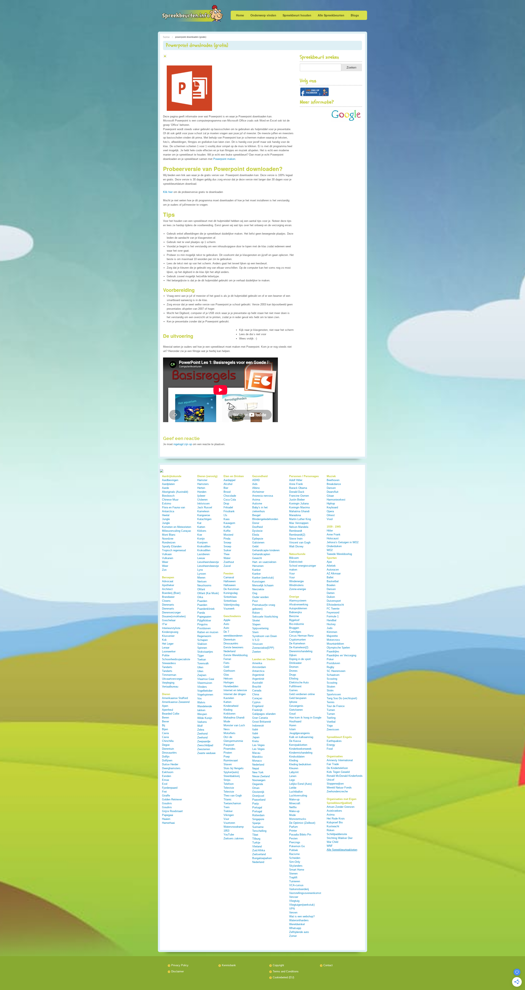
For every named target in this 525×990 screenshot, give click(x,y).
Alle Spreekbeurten (331, 15)
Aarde (165, 487)
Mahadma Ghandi (234, 717)
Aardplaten (168, 484)
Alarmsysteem (297, 600)
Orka (200, 597)
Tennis (330, 702)
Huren (292, 725)
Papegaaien (204, 616)
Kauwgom (229, 523)
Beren (165, 717)
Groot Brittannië (261, 721)
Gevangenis (296, 705)
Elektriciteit (295, 561)
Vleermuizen (204, 682)
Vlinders (202, 686)
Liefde (292, 787)
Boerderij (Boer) (171, 593)
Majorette (332, 635)
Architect (167, 589)
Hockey (331, 624)
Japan (255, 737)
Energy (331, 744)
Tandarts (167, 667)
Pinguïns (202, 624)
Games (293, 690)
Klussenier (168, 635)
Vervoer (293, 896)
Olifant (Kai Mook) (208, 593)
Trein (226, 807)
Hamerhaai (168, 822)
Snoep (227, 542)
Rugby (330, 667)
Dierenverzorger (171, 612)
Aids (255, 484)
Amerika (257, 663)
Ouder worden (260, 597)
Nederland (258, 764)
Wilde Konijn (204, 718)
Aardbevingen (170, 480)
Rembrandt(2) (297, 534)
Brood (227, 491)
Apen (165, 705)
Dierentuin (168, 748)
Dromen (293, 666)
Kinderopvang (170, 632)
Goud (292, 713)
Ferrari (227, 659)
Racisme (294, 854)
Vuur (226, 818)
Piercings (294, 842)
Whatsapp (295, 928)
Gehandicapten (261, 554)
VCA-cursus (296, 885)
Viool (330, 519)
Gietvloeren (296, 709)
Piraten (228, 752)
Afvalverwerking (298, 604)
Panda (201, 612)
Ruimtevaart (231, 760)
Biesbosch (168, 495)
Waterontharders (299, 920)
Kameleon (203, 511)
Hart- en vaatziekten (264, 562)
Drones (293, 670)
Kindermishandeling (300, 752)
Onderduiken (334, 546)
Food (330, 748)
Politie (165, 655)
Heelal (165, 515)
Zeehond (202, 733)
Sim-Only (294, 861)
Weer (165, 562)
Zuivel (227, 565)
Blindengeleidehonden (265, 519)
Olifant (201, 589)
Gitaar (330, 495)
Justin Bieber (297, 499)
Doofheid (257, 526)
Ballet (330, 577)
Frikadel (228, 507)
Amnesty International (340, 760)
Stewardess (169, 663)
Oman (255, 787)
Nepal (255, 768)
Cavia (165, 733)
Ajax (329, 561)
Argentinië (258, 674)
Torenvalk (203, 663)
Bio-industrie (296, 624)
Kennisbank (229, 965)
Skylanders (295, 865)
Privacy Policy (179, 965)
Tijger (200, 655)
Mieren (201, 577)
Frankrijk (257, 710)
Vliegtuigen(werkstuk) (302, 904)
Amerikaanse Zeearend (175, 702)
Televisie (229, 787)
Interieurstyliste (171, 628)
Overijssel (258, 795)
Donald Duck (296, 491)
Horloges (229, 682)
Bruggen (294, 627)
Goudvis (167, 803)
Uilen (200, 667)
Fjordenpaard (169, 787)
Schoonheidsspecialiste (176, 659)
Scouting (332, 678)
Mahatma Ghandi (299, 511)
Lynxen (201, 573)
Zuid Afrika (258, 850)
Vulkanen (167, 558)
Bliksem (294, 557)
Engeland (257, 706)
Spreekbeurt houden (297, 15)
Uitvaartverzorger (172, 678)
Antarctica (258, 671)
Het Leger (167, 643)
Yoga (330, 725)
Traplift (293, 877)
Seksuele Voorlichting (265, 616)
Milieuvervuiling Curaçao (176, 530)
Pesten (293, 838)
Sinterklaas (230, 596)
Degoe (166, 744)
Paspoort (229, 744)
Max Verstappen (298, 523)
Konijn (201, 538)
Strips (227, 779)
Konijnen (202, 542)
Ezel (164, 783)
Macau (256, 752)
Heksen (228, 678)
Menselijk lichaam (263, 585)
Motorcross (333, 639)
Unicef (330, 779)
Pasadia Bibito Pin (300, 834)
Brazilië (256, 686)
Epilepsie (257, 538)
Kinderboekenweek (300, 748)
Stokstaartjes (205, 651)
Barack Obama (298, 487)
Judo (329, 628)
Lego (292, 779)
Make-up (294, 799)
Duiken (331, 596)
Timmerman (169, 674)
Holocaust (333, 538)
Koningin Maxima (299, 507)
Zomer (293, 935)
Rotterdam (258, 815)
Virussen (257, 643)
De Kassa (295, 740)
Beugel (256, 515)
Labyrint (294, 772)
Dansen (331, 487)
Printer (293, 830)
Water (227, 558)
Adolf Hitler (295, 480)
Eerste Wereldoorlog (236, 655)
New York (258, 772)
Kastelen (229, 698)
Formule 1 (333, 616)
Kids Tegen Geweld (338, 771)
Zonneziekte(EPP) (263, 647)
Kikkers (201, 530)
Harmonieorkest (336, 499)
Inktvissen (203, 503)
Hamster (202, 480)
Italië (255, 729)
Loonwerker (169, 651)
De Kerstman (231, 589)
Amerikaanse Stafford (175, 698)
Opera (330, 511)
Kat (199, 523)
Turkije (256, 842)
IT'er (164, 624)
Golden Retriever (172, 799)
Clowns (166, 600)
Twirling (331, 717)
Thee (226, 554)
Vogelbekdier (204, 690)
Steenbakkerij (232, 776)
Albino (256, 487)
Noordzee (167, 538)
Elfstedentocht (335, 604)
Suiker (227, 550)
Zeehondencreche (337, 791)
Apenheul (167, 709)
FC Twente (333, 608)
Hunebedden (231, 686)
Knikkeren (229, 713)
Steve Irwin (295, 538)
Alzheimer (258, 491)
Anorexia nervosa (262, 495)
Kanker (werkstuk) (263, 577)
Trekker (228, 811)
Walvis (201, 702)
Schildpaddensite (337, 834)
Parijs (255, 803)
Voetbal (331, 721)
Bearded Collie (170, 713)
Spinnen (202, 647)
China (255, 694)
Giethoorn (229, 670)
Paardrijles (333, 651)
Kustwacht (333, 826)
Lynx (200, 569)
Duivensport (334, 600)
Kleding (228, 709)
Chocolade (230, 495)
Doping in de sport (300, 659)
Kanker (256, 569)
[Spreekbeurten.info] (184, 13)
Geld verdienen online (302, 694)
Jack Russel (204, 507)
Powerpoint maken (224, 158)
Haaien (166, 818)
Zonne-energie (297, 589)
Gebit (255, 546)
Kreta (255, 741)
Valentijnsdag (231, 604)
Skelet (256, 620)
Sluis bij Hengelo (233, 768)
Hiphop (331, 503)
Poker (330, 659)
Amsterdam (259, 667)
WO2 (330, 550)
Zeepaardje (203, 741)
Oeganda (257, 784)
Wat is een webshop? (302, 916)
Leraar (165, 647)
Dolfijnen (167, 760)
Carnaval (229, 577)
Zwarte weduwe (206, 753)
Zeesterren (203, 749)
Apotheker (168, 585)
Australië (257, 682)
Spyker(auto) (231, 772)
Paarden (202, 601)
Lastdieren (203, 554)
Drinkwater (295, 663)
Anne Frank (296, 484)
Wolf (200, 725)
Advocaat (167, 581)
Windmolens (296, 585)
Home (240, 15)
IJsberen (202, 499)
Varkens (202, 721)
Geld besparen (297, 698)
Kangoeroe (203, 515)
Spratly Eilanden (171, 546)
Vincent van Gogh (299, 542)
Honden (201, 491)
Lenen (292, 776)
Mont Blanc (169, 534)
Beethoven (333, 480)
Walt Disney (296, 546)
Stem (255, 632)
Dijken (293, 655)
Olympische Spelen (338, 647)
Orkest (331, 515)
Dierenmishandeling (300, 651)
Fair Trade (333, 764)
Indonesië (258, 725)
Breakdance (334, 484)
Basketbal (333, 581)
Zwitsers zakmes (234, 838)
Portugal (257, 807)
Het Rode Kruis (336, 818)
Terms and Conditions (286, 971)
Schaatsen (333, 674)
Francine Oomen (299, 495)
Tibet (255, 834)
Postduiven (204, 628)
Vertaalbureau (170, 686)
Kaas (227, 519)
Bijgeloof (294, 620)
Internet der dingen (235, 694)
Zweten (256, 651)
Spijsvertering (260, 628)
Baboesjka (295, 612)
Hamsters (203, 484)
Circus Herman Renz (301, 635)
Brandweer (168, 596)
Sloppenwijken (335, 783)
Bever (165, 721)
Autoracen (333, 569)
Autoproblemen (298, 608)
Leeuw (201, 558)
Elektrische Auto (299, 682)
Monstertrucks (297, 818)
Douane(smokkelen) (174, 616)
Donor (255, 523)
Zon (164, 569)
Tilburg (256, 838)
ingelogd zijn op (182, 444)
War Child (332, 841)
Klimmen (332, 632)
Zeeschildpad (205, 745)
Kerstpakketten (298, 744)
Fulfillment (295, 686)
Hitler (330, 530)
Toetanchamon (232, 803)
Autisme (257, 503)
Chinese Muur (170, 499)
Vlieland (257, 846)
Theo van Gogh (233, 795)
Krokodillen (203, 546)
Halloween (230, 581)
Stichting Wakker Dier (340, 838)
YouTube (229, 834)
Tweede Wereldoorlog (339, 554)
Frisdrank (229, 511)
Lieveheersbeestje (208, 562)
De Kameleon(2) (298, 647)
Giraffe (166, 795)
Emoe (165, 779)
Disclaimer (177, 971)
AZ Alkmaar (334, 573)
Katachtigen (204, 519)
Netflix (293, 807)
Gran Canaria (260, 717)
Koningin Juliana (299, 503)
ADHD (256, 480)
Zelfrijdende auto (299, 932)
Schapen (202, 640)
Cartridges (295, 631)
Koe (199, 534)
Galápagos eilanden (264, 713)
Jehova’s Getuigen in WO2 (342, 542)
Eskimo (166, 503)
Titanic (228, 799)
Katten (201, 526)
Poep (227, 756)
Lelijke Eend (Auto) (300, 783)
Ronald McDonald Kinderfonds (345, 775)
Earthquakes (334, 740)
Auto (226, 624)
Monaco (257, 760)
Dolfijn (165, 756)
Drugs (292, 674)
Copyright (278, 965)
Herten (201, 487)
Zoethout (229, 562)
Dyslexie (257, 530)
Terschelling (259, 830)
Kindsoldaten (297, 756)
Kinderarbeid (231, 705)
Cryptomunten (297, 639)
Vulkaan (167, 554)
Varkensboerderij (299, 889)
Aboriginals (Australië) (175, 491)
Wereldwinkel (297, 924)
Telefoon (229, 783)
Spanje (256, 823)
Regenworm (204, 636)
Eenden (166, 776)
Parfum (293, 826)
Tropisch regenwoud (174, 550)
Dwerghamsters (171, 768)
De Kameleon (297, 643)
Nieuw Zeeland (261, 776)
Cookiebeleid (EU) (283, 977)
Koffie (227, 526)
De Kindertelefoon (337, 768)
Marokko (257, 756)
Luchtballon (296, 791)
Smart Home (296, 869)
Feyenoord (333, 612)
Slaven (228, 764)
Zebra (200, 729)
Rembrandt (295, 530)
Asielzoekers (334, 810)
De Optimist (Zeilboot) (302, 822)
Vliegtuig (294, 900)
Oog (254, 593)
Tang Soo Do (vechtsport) (342, 698)
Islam (292, 729)
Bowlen (331, 585)
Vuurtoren (229, 822)
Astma (256, 499)
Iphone (293, 702)
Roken (256, 612)
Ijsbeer (201, 495)
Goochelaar (169, 620)
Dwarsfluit (332, 491)
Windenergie (296, 581)
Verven (293, 912)
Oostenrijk (258, 791)
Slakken (202, 643)
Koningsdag (230, 593)
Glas (226, 674)
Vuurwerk (229, 608)
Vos (199, 698)
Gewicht (257, 558)
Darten (330, 593)
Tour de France (336, 706)
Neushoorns (204, 585)
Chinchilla (167, 740)
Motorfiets (229, 733)
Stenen (293, 873)
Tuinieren (294, 881)
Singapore (258, 819)
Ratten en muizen (207, 632)
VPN (292, 908)
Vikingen (229, 815)
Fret (164, 791)
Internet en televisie (235, 690)
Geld (226, 666)
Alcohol (228, 484)
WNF (330, 845)
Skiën (330, 690)
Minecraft (294, 803)
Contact (328, 965)
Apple (227, 620)
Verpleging (168, 682)
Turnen (331, 710)
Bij (163, 725)
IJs (225, 515)
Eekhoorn (167, 772)
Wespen (202, 714)
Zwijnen (201, 675)
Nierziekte (258, 589)
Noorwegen (258, 780)
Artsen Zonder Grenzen (340, 806)
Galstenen (258, 542)
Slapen (256, 624)
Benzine (294, 616)
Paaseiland (258, 799)
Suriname (258, 826)
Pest (255, 601)
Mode (227, 721)
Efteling (293, 678)
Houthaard (295, 721)
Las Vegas (258, 745)
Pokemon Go (297, 846)
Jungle (166, 519)
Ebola (255, 534)
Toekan (201, 659)
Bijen (165, 729)
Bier (226, 487)
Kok (164, 639)
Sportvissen (334, 694)
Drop (226, 503)
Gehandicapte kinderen (266, 550)
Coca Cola (230, 499)
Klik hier (168, 192)
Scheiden (294, 857)
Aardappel (229, 480)
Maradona (295, 515)
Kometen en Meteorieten (176, 526)
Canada (256, 690)
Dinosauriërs (169, 752)
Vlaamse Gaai (205, 679)
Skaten (331, 686)
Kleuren (293, 768)
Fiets (226, 663)
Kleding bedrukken (300, 764)
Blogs (355, 15)
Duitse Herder (170, 764)
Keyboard (332, 507)
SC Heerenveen (336, 671)
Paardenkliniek (206, 608)
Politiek (293, 850)
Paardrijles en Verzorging (341, 655)
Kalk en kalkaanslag (301, 737)
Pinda (227, 538)
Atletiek (331, 565)
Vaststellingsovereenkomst (305, 893)
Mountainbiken (335, 643)
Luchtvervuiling (298, 795)
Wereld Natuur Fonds (339, 787)
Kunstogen (258, 581)
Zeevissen (333, 729)
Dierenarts (168, 604)
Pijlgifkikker (204, 620)
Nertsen (202, 581)
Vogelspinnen (205, 694)
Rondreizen (168, 542)
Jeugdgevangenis (299, 733)
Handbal (331, 620)
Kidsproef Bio (335, 822)
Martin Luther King (300, 519)
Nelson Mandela (298, 526)
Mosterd (228, 534)
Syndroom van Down (264, 636)
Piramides (229, 748)
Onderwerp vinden (263, 15)
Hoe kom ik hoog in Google (305, 717)
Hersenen (258, 565)
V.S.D (255, 640)
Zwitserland (259, 854)
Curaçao (257, 698)
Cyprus (256, 702)
